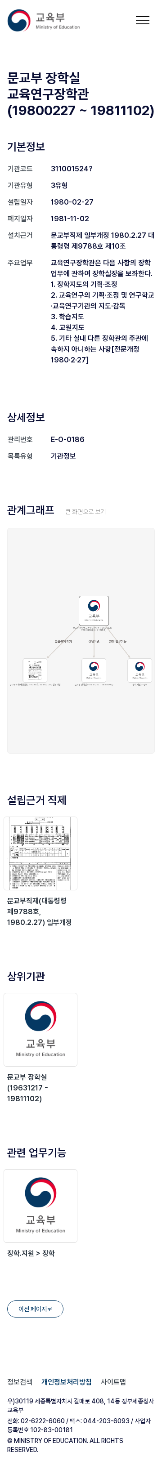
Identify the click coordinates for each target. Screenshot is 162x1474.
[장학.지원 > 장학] (40, 1206)
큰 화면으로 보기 (85, 511)
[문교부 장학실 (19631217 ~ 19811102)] (40, 1030)
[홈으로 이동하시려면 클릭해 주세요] (49, 20)
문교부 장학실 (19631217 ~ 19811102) (28, 1088)
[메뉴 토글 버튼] (142, 20)
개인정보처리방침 (66, 1382)
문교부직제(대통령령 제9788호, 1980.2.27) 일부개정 (39, 912)
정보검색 (19, 1382)
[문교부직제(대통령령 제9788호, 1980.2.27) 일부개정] (40, 853)
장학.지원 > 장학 (31, 1253)
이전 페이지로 (35, 1309)
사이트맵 (113, 1382)
